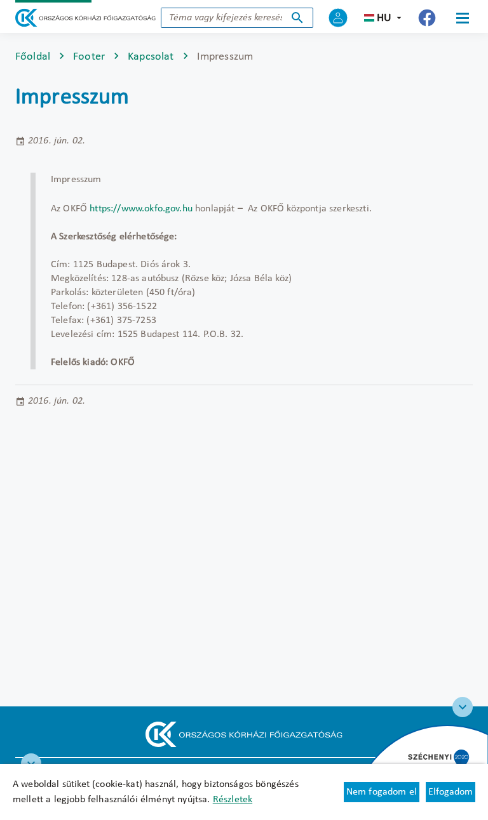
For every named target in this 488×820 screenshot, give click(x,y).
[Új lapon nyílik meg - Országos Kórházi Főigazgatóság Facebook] (427, 18)
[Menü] (462, 18)
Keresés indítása (297, 17)
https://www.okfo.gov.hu (141, 209)
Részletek (232, 800)
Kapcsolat (150, 57)
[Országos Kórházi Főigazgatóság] (85, 18)
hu (384, 18)
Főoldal (32, 57)
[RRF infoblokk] (31, 763)
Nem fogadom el (381, 792)
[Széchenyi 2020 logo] (462, 707)
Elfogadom (450, 792)
